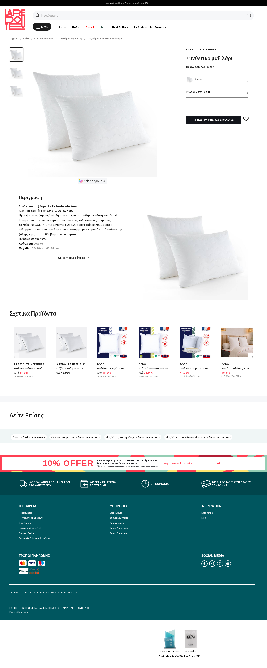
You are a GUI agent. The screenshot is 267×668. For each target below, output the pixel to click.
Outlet (90, 27)
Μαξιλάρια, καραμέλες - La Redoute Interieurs (133, 437)
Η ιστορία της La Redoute (31, 517)
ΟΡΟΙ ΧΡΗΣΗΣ (29, 592)
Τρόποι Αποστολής (119, 527)
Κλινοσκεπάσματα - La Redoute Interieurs (75, 437)
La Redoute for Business (150, 27)
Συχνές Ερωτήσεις (119, 517)
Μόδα (75, 27)
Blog (203, 517)
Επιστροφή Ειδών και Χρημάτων (34, 538)
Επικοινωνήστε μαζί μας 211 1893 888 (164, 3)
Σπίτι (62, 27)
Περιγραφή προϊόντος (200, 67)
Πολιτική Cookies (27, 533)
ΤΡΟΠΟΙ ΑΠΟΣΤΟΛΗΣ (47, 592)
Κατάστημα (207, 512)
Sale (103, 27)
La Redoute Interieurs (201, 49)
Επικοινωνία (116, 512)
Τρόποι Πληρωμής (119, 533)
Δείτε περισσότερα (71, 258)
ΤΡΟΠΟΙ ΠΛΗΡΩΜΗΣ (68, 592)
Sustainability (117, 522)
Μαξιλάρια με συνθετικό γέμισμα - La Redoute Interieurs (198, 437)
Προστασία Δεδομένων (30, 527)
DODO (101, 364)
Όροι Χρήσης (25, 522)
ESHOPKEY (25, 612)
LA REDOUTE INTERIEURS (29, 364)
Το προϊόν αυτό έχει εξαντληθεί (213, 119)
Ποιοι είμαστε (25, 512)
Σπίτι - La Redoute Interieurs (28, 437)
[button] (38, 15)
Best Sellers (120, 27)
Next (254, 359)
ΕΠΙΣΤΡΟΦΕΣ (14, 592)
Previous (17, 359)
